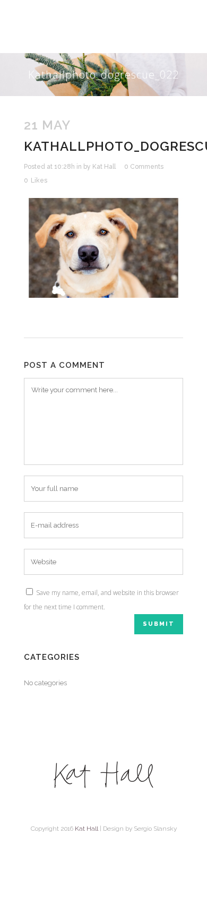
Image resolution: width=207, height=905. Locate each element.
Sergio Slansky (155, 828)
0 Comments (143, 166)
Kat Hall (104, 166)
